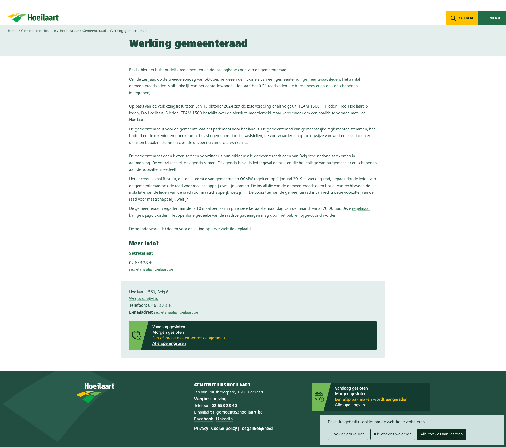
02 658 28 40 (224, 406)
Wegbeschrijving (143, 299)
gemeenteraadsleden (321, 79)
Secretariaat (141, 253)
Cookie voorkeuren (348, 434)
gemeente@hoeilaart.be (239, 412)
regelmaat (361, 209)
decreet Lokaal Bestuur (156, 179)
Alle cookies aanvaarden (441, 434)
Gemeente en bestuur (38, 31)
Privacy (201, 429)
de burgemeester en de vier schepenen (323, 86)
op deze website (220, 229)
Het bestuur (69, 31)
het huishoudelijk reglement (173, 70)
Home (12, 31)
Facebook (203, 419)
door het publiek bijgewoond (296, 215)
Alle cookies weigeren (393, 434)
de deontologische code (225, 70)
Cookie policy (224, 429)
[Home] (33, 18)
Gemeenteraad (94, 31)
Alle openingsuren (169, 344)
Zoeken (465, 18)
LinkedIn (224, 419)
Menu (492, 18)
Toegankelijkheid (256, 429)
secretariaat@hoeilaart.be (151, 270)
